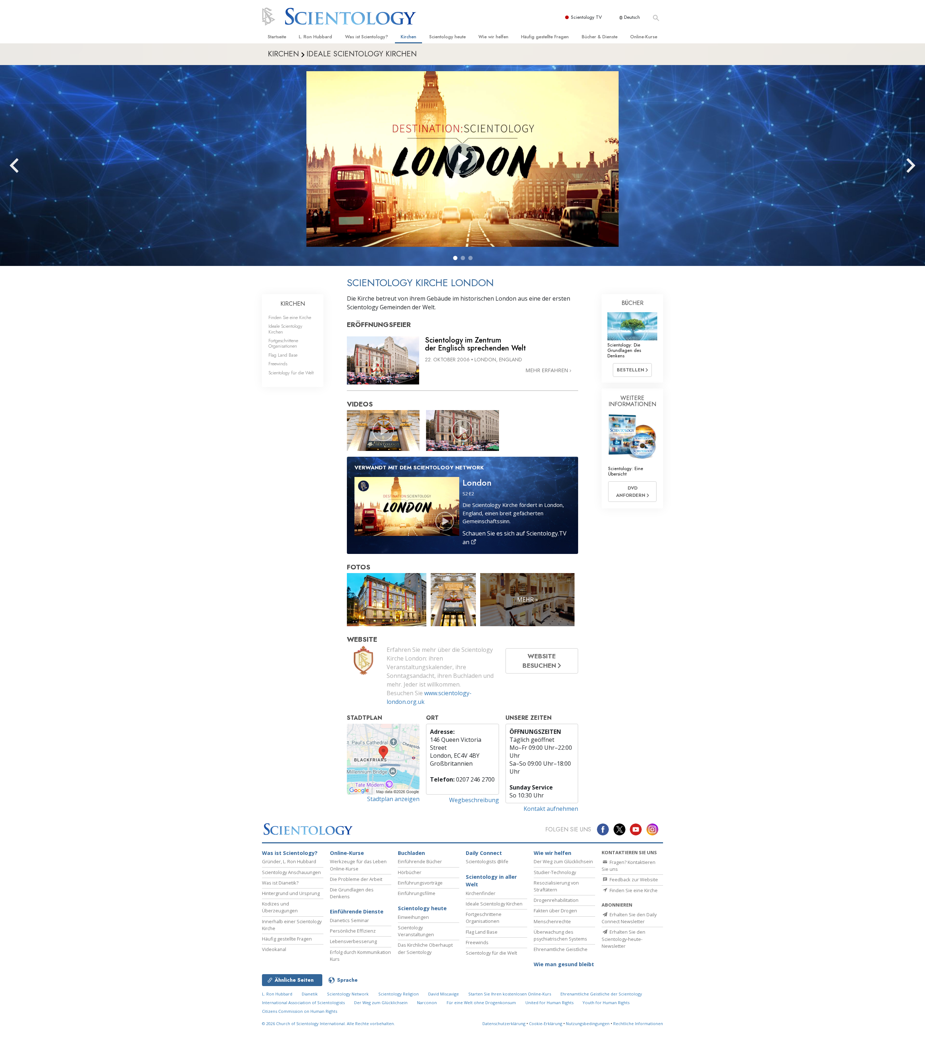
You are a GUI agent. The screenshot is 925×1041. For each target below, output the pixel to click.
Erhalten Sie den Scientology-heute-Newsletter (623, 939)
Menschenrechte (552, 921)
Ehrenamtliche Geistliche (561, 949)
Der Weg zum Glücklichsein (563, 861)
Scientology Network (348, 994)
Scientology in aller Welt (491, 880)
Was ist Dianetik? (280, 882)
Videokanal (274, 949)
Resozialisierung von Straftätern (556, 886)
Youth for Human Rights (605, 1002)
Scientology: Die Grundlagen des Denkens (624, 350)
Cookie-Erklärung (545, 1023)
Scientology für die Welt (291, 372)
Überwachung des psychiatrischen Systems (560, 935)
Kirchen (408, 36)
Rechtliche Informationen (638, 1023)
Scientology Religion (398, 994)
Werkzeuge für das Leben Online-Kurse (358, 865)
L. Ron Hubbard (315, 36)
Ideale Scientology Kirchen (285, 329)
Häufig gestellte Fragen (545, 36)
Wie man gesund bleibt (564, 964)
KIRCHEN (292, 304)
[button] (455, 258)
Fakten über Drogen (555, 910)
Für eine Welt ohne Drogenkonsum (481, 1002)
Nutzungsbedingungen (588, 1023)
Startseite (277, 36)
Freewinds (277, 363)
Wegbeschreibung (474, 800)
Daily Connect (484, 852)
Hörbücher (409, 872)
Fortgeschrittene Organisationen (283, 343)
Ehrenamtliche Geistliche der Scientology (601, 994)
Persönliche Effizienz (353, 931)
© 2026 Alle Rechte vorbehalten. (328, 1023)
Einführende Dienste (356, 911)
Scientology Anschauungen (291, 872)
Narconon (427, 1002)
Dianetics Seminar (349, 920)
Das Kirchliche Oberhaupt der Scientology (425, 948)
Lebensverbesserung (353, 941)
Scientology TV (586, 17)
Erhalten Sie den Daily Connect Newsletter (629, 918)
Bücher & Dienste (600, 36)
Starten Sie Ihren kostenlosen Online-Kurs (509, 994)
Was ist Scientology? (366, 36)
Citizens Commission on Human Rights (299, 1011)
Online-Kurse (643, 36)
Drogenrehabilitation (556, 900)
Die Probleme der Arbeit (356, 879)
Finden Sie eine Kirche (289, 317)
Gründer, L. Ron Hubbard (289, 861)
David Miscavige (443, 994)
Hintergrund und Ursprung (291, 893)
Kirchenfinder (480, 893)
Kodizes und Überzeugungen (280, 907)
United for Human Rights (550, 1002)
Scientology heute (447, 36)
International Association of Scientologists (303, 1002)
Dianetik (310, 994)
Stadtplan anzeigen (393, 799)
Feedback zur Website (633, 879)
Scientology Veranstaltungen (416, 931)
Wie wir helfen (493, 36)
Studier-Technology (555, 872)
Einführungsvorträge (420, 882)
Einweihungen (413, 917)
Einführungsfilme (416, 893)
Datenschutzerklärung (503, 1023)
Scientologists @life (487, 861)
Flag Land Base (282, 355)
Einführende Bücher (420, 861)
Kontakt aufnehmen (551, 809)
